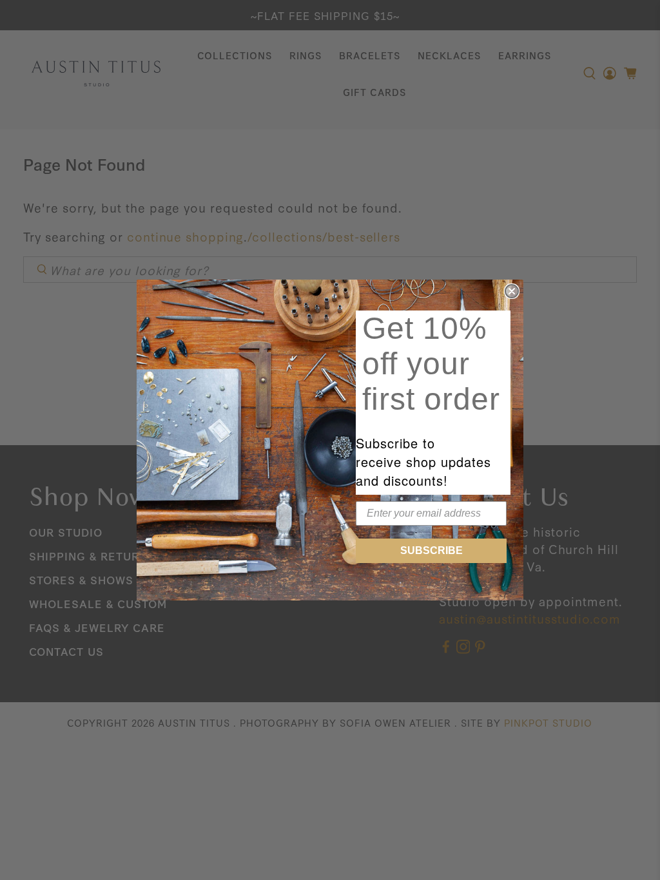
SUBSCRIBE (431, 550)
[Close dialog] (511, 291)
